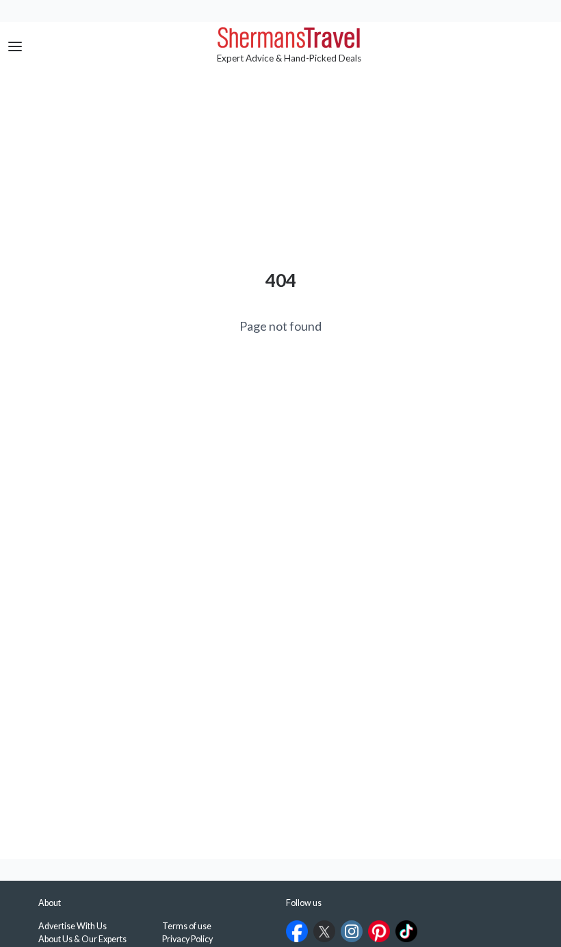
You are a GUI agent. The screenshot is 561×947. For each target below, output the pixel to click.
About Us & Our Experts (82, 939)
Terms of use (186, 926)
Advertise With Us (72, 926)
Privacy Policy (187, 939)
